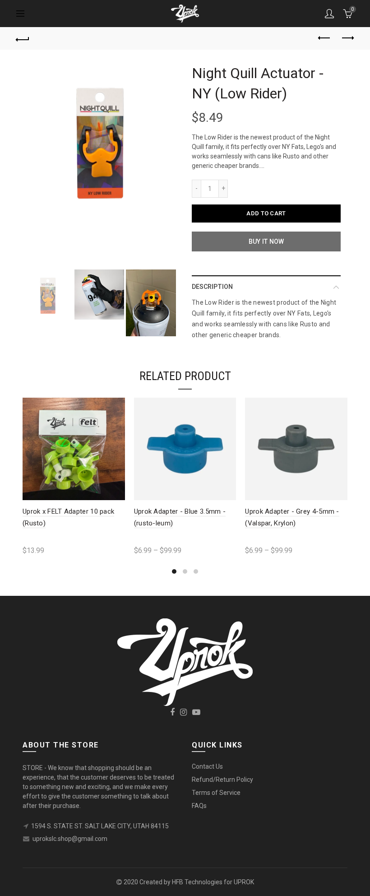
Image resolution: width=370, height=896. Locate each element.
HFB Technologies (197, 882)
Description (212, 286)
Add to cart (266, 213)
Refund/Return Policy (222, 779)
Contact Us (207, 766)
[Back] (23, 38)
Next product (347, 38)
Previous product (325, 38)
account (329, 13)
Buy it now (266, 241)
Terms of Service (216, 792)
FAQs (199, 805)
